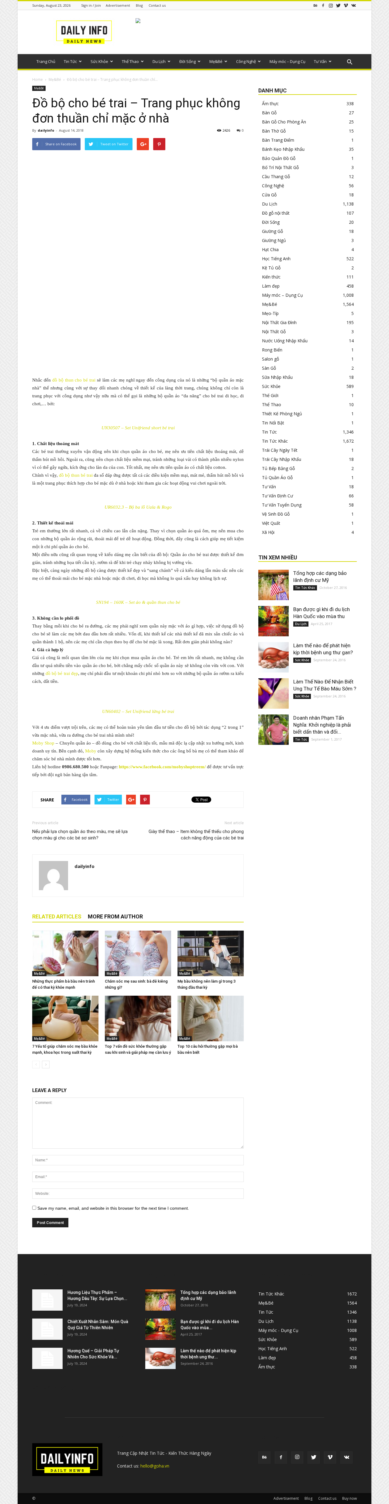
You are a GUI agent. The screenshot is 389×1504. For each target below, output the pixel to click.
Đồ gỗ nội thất (276, 213)
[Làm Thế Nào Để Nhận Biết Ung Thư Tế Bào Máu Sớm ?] (273, 693)
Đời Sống (187, 61)
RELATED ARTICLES (56, 916)
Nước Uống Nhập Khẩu (285, 341)
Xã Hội (268, 532)
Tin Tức (70, 61)
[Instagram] (330, 5)
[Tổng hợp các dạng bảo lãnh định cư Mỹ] (273, 585)
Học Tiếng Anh (276, 258)
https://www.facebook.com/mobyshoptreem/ (162, 766)
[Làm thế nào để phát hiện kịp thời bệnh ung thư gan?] (273, 657)
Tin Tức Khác (275, 441)
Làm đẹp (271, 286)
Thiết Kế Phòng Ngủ (282, 414)
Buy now (349, 1498)
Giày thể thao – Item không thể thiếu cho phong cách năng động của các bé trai (196, 835)
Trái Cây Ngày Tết (280, 450)
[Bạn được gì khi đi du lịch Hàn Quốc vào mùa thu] (273, 621)
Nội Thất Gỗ (274, 331)
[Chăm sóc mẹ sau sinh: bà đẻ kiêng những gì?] (138, 953)
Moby (90, 751)
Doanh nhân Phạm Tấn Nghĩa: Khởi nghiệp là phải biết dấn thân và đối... (322, 725)
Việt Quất (271, 523)
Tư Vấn (320, 61)
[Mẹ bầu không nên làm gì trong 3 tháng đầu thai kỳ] (210, 953)
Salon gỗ (270, 359)
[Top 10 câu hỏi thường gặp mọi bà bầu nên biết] (210, 1018)
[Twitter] (338, 5)
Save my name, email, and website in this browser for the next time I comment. (113, 1208)
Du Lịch (159, 61)
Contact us (157, 5)
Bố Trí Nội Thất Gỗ (280, 167)
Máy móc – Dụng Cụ (287, 61)
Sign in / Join (91, 5)
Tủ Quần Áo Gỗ (277, 477)
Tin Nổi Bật (273, 423)
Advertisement (118, 5)
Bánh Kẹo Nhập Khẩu (283, 149)
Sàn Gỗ (269, 368)
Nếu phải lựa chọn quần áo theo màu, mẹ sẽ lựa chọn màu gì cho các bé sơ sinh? (80, 835)
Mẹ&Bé (215, 61)
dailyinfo (46, 130)
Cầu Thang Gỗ (276, 176)
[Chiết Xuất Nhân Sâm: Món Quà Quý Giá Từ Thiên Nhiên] (47, 1329)
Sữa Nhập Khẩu (277, 377)
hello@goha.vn (154, 1466)
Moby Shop (43, 743)
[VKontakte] (353, 5)
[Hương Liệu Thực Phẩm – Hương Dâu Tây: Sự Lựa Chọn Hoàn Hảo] (47, 1300)
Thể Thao (130, 61)
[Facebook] (323, 5)
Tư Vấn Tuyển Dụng (281, 505)
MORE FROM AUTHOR (115, 916)
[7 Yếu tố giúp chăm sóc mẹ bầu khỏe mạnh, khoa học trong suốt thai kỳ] (65, 1018)
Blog (139, 5)
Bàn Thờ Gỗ (274, 131)
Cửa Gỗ (269, 195)
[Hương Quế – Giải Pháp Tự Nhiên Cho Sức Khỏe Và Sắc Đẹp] (47, 1358)
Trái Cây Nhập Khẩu (281, 459)
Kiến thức (271, 277)
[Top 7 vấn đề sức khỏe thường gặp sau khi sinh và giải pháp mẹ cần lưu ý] (138, 1018)
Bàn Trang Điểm (278, 140)
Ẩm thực (270, 103)
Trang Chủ (45, 61)
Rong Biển (272, 350)
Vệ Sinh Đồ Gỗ (276, 514)
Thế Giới (270, 395)
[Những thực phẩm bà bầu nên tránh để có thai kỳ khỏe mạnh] (65, 953)
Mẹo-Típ (270, 313)
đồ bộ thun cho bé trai (73, 380)
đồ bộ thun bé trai (76, 475)
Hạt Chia (270, 249)
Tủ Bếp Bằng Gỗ (278, 468)
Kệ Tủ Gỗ (271, 268)
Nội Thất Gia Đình (279, 322)
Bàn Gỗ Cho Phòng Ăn (284, 122)
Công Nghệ (246, 61)
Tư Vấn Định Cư (277, 496)
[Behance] (315, 5)
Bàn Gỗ (269, 113)
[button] (349, 62)
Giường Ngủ (274, 240)
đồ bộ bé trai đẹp (62, 673)
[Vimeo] (346, 5)
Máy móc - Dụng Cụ (278, 1330)
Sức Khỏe (99, 61)
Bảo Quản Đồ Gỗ (278, 158)
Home (37, 79)
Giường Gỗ (272, 231)
